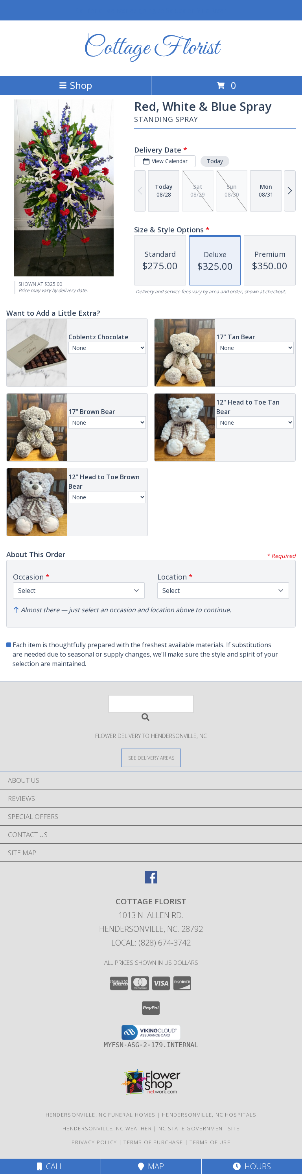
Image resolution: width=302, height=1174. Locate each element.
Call (52, 1166)
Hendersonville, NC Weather (107, 1128)
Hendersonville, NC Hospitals (209, 1114)
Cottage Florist (151, 48)
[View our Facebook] (151, 880)
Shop (81, 85)
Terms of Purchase (153, 1142)
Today (215, 161)
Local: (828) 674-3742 (151, 942)
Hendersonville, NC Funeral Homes (101, 1114)
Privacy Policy (94, 1142)
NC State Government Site (198, 1128)
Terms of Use (210, 1142)
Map (154, 1166)
